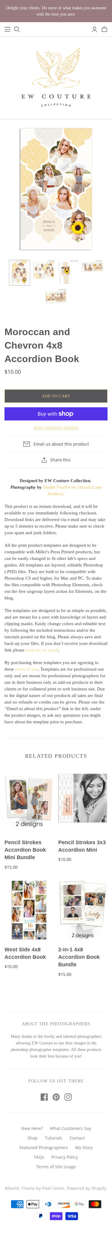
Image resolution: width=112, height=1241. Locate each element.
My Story (84, 1147)
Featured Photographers (43, 1147)
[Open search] (17, 29)
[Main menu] (7, 29)
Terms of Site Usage (56, 1166)
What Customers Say (70, 1128)
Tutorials (53, 1138)
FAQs (39, 1157)
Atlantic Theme (20, 1188)
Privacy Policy (64, 1157)
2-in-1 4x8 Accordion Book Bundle (79, 957)
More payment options (56, 427)
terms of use (26, 669)
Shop (32, 1138)
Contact (77, 1138)
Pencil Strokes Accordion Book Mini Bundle (25, 849)
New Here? (32, 1128)
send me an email (42, 650)
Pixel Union (53, 1188)
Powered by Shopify (86, 1188)
